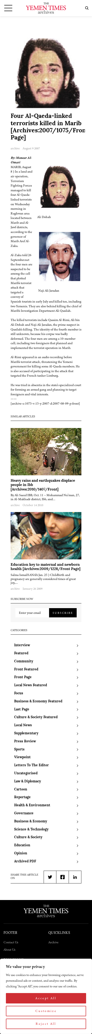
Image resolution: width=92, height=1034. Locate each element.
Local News (23, 725)
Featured (21, 653)
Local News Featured (30, 685)
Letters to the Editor (31, 765)
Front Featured (26, 669)
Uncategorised (26, 773)
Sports (19, 749)
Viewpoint (22, 757)
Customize (46, 1011)
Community (23, 661)
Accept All (46, 998)
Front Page (23, 677)
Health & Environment (32, 805)
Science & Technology (31, 829)
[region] (46, 996)
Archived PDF (25, 861)
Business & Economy (30, 821)
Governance (23, 813)
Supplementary (26, 733)
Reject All (46, 1023)
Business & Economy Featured (38, 701)
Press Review (25, 741)
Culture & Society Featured (36, 717)
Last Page (21, 709)
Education (22, 845)
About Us (9, 949)
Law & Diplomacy (27, 781)
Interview (22, 645)
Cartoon (20, 789)
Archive (53, 942)
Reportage (22, 797)
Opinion (20, 853)
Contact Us (11, 942)
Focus (18, 693)
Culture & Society (28, 837)
